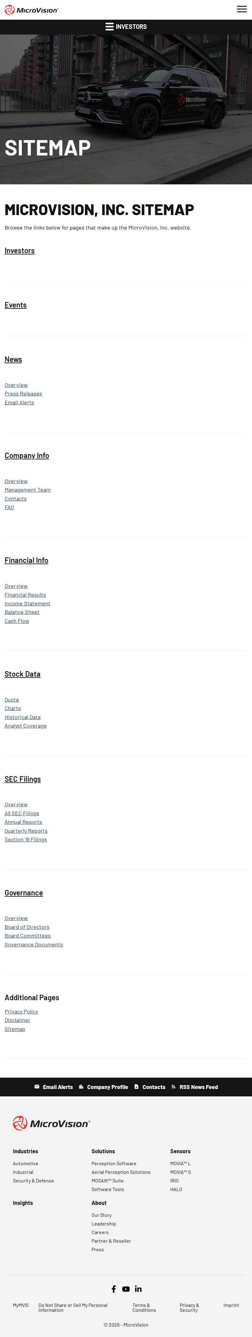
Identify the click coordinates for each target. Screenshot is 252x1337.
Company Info (27, 455)
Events (16, 305)
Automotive (25, 1163)
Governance (24, 892)
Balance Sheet (22, 612)
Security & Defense (33, 1180)
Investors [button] (131, 26)
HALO (176, 1189)
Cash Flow (17, 621)
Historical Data (23, 717)
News (13, 359)
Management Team (28, 489)
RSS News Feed (198, 1086)
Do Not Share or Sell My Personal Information (73, 1307)
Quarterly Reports (26, 831)
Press (98, 1249)
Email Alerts (19, 402)
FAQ (9, 507)
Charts (13, 708)
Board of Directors (27, 927)
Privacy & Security (189, 1307)
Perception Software (114, 1163)
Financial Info (26, 560)
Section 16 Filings (26, 839)
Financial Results (25, 595)
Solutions (103, 1151)
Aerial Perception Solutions (121, 1172)
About (99, 1202)
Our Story (102, 1215)
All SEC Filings (22, 813)
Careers (100, 1232)
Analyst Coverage (26, 725)
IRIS (174, 1180)
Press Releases (23, 393)
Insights (23, 1202)
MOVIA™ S (180, 1172)
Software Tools (108, 1189)
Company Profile (107, 1086)
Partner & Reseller (111, 1241)
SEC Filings (23, 779)
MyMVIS (21, 1305)
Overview (16, 385)
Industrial (23, 1172)
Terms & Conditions (144, 1307)
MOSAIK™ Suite (108, 1180)
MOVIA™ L (180, 1163)
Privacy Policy (21, 1011)
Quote (12, 699)
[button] (241, 8)
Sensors (180, 1151)
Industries (25, 1151)
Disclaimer (17, 1020)
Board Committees (28, 935)
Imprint (231, 1305)
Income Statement (27, 603)
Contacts (16, 498)
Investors (20, 250)
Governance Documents (34, 944)
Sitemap (15, 1029)
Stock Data (23, 674)
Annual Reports (23, 822)
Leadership (104, 1223)
